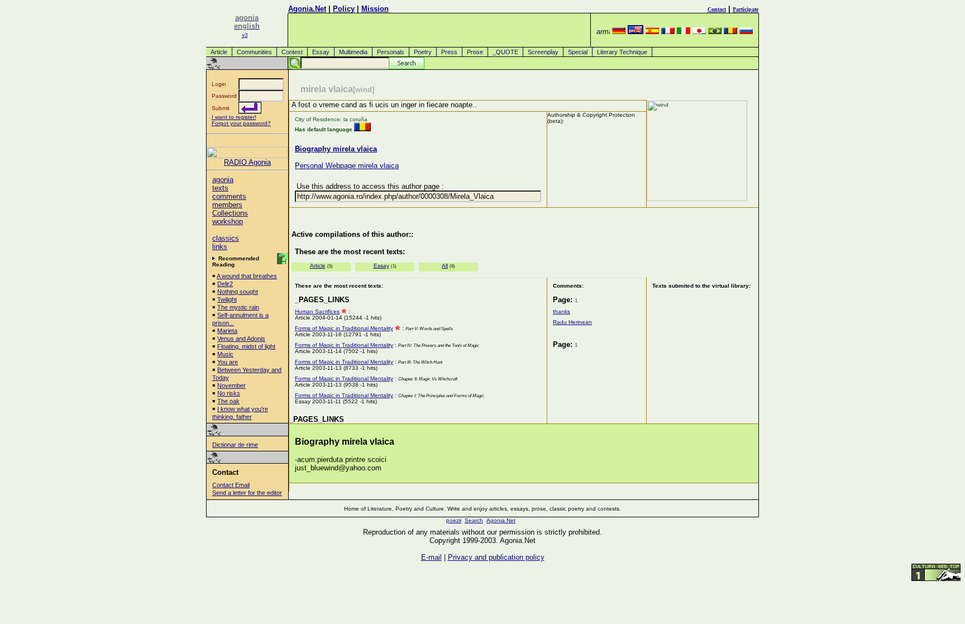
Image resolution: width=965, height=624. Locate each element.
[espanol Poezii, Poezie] (652, 31)
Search (474, 520)
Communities (254, 52)
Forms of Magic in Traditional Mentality (344, 328)
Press (449, 52)
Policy (344, 8)
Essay (320, 52)
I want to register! (234, 117)
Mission (375, 8)
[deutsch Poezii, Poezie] (618, 31)
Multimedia (353, 52)
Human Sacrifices (317, 311)
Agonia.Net (307, 8)
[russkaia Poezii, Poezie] (746, 31)
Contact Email (231, 485)
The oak (228, 401)
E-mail (431, 557)
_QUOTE (505, 52)
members (227, 205)
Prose (475, 52)
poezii (453, 520)
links (219, 246)
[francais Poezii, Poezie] (668, 31)
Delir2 (225, 283)
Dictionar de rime (235, 444)
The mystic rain (238, 307)
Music (225, 354)
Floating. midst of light (246, 346)
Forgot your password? (241, 123)
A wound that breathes (247, 276)
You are (227, 362)
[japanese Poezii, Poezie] (699, 31)
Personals (390, 52)
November (231, 385)
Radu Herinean (572, 322)
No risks (228, 393)
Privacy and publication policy (496, 557)
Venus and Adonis (241, 338)
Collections (230, 213)
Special (577, 52)
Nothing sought (237, 291)
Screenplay (543, 52)
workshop (227, 221)
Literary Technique (622, 52)
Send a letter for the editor (247, 492)
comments (229, 196)
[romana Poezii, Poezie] (730, 31)
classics (225, 238)
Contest (292, 52)
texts (220, 188)
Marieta (227, 330)
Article (219, 52)
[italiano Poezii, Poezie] (683, 31)
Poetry (423, 52)
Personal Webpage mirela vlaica (347, 165)
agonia (222, 179)
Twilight (227, 299)
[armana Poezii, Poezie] (603, 31)
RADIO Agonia (247, 162)
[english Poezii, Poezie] (635, 31)
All (445, 266)
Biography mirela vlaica (336, 149)
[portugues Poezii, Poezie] (715, 31)
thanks (561, 311)
